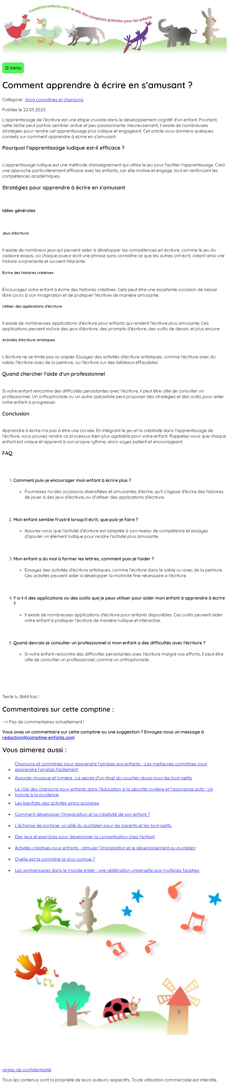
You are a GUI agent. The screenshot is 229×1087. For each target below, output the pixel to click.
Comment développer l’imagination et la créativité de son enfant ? (82, 814)
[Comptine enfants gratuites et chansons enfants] (114, 30)
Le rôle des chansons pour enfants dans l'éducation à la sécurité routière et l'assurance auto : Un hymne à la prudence (114, 791)
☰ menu (13, 68)
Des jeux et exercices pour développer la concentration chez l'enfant (85, 836)
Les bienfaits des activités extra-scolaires (57, 803)
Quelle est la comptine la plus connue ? (55, 859)
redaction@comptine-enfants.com (38, 737)
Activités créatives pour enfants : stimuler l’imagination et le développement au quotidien (105, 848)
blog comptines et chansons (54, 99)
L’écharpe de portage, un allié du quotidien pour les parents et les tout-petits (93, 825)
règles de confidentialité (26, 1069)
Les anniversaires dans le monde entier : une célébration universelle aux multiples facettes (107, 870)
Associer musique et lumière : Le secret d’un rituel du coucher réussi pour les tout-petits (103, 778)
